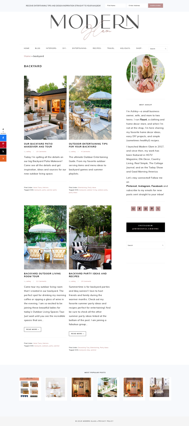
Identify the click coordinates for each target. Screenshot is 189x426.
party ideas (73, 192)
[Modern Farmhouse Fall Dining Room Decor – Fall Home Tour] (160, 387)
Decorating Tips (83, 347)
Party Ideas (92, 187)
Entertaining (82, 187)
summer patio (52, 190)
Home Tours (37, 187)
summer (57, 346)
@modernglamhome (145, 229)
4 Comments (85, 151)
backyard (37, 190)
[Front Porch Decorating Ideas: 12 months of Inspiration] (82, 387)
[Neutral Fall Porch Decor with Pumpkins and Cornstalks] (134, 387)
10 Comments (41, 151)
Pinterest (131, 186)
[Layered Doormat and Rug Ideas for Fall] (30, 387)
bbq (88, 350)
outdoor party (103, 190)
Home (27, 56)
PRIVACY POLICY (106, 421)
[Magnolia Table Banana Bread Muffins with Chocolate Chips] (56, 387)
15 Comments (86, 281)
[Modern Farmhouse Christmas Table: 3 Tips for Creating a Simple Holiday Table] (108, 387)
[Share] (3, 138)
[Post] (3, 151)
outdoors (45, 346)
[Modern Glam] (94, 41)
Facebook (157, 186)
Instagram (144, 186)
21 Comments (41, 281)
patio (44, 190)
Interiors (45, 187)
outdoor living (92, 190)
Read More (31, 329)
